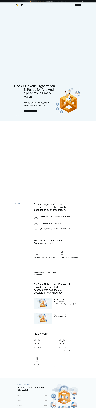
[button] (65, 4)
